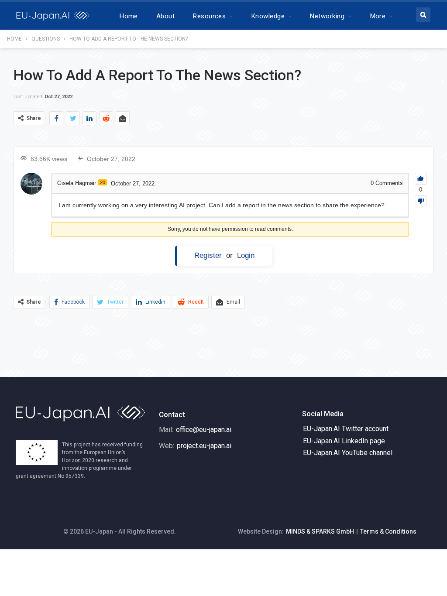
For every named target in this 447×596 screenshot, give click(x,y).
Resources (209, 16)
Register (208, 255)
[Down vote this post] (420, 201)
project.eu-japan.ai (204, 446)
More (378, 16)
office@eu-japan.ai (203, 429)
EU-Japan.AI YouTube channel (347, 453)
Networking (327, 16)
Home (129, 16)
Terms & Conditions (388, 531)
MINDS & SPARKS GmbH (320, 531)
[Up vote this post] (420, 179)
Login (245, 255)
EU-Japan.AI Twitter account (346, 429)
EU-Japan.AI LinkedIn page (344, 441)
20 (102, 182)
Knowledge (268, 16)
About (165, 16)
